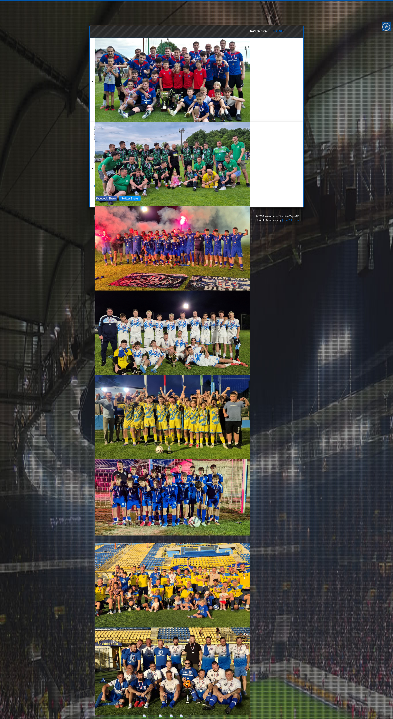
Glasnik (278, 31)
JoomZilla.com (290, 220)
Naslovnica (258, 31)
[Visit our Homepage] (386, 26)
